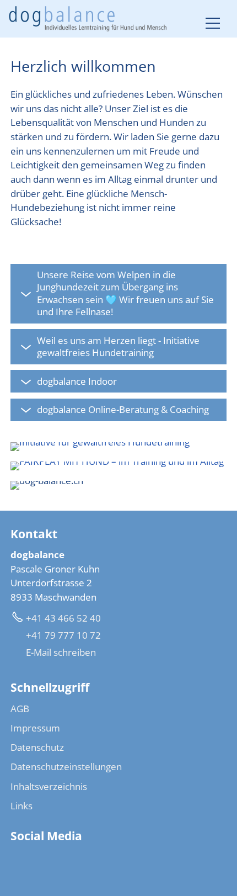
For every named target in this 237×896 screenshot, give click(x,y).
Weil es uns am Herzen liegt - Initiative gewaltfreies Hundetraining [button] (118, 347)
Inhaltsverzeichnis (48, 786)
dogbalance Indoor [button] (77, 381)
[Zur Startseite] (88, 18)
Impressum (35, 728)
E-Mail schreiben (61, 652)
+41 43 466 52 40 (63, 618)
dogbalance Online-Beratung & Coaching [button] (123, 410)
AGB (19, 708)
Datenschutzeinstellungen (66, 766)
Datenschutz (37, 747)
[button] (213, 23)
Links (21, 805)
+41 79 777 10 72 (63, 635)
